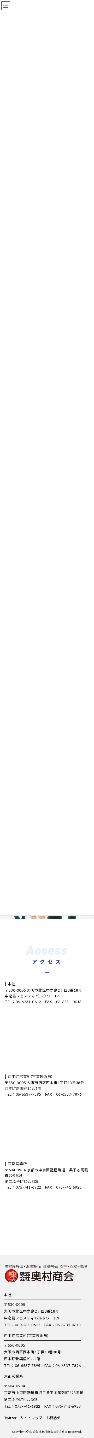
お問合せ (53, 1418)
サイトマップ (31, 1418)
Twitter (10, 1418)
